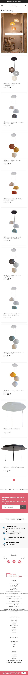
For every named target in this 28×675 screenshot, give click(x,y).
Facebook (8, 561)
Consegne (14, 643)
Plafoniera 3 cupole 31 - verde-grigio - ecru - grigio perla (13, 237)
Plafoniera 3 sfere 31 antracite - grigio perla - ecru (13, 84)
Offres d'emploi (14, 625)
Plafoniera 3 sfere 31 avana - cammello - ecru (12, 161)
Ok (23, 672)
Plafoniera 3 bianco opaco (11, 429)
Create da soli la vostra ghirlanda (14, 660)
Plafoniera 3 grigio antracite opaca (14, 467)
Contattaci (14, 629)
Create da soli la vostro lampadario (14, 662)
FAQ (14, 646)
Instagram (19, 561)
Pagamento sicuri (14, 641)
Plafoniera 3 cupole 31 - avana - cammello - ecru (13, 199)
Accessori (14, 658)
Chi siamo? (14, 622)
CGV (14, 644)
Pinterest (14, 561)
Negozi (14, 630)
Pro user (14, 632)
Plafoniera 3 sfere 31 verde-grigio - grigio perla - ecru (14, 352)
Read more (16, 673)
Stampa (14, 623)
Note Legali (14, 620)
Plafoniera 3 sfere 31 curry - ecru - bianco (14, 391)
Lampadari (14, 656)
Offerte (14, 627)
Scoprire (14, 34)
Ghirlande (14, 655)
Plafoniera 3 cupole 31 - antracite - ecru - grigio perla (14, 122)
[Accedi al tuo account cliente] (25, 6)
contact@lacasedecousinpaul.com (14, 591)
